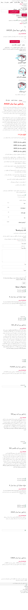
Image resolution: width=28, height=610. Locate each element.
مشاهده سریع (24, 314)
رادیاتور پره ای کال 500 (18, 325)
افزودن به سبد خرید (14, 41)
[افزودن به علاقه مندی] (24, 307)
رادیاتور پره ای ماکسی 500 (17, 448)
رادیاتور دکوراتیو (15, 14)
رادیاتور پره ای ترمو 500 (18, 414)
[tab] (20, 100)
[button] (24, 310)
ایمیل (24, 270)
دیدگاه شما (23, 248)
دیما (25, 26)
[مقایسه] (24, 294)
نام (25, 264)
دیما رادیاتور (7, 47)
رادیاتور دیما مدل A (10, 49)
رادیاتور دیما (16, 49)
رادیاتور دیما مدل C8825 (18, 558)
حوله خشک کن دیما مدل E (17, 297)
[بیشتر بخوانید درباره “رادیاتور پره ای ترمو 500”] (24, 435)
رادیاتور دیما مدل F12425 (18, 367)
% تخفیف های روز (14, 11)
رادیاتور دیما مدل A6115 (18, 512)
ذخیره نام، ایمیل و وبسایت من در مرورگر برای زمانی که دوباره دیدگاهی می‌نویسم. (14, 278)
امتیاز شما (23, 243)
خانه (25, 14)
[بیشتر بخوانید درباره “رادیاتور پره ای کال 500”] (24, 354)
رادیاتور (21, 14)
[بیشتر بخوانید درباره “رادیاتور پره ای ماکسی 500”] (24, 472)
